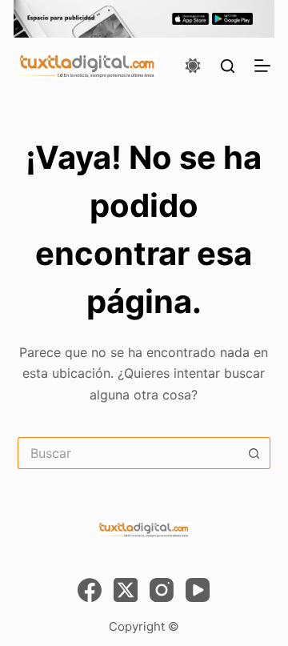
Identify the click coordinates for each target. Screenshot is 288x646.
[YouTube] (198, 590)
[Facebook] (90, 590)
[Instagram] (162, 590)
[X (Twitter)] (126, 590)
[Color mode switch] (193, 66)
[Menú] (262, 66)
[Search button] (254, 453)
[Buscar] (227, 66)
